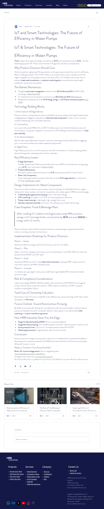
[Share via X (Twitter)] (20, 366)
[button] (97, 12)
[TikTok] (33, 503)
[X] (18, 503)
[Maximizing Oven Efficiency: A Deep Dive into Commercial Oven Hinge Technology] (19, 396)
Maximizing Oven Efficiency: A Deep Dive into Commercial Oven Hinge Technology (18, 409)
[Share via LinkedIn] (25, 366)
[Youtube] (23, 503)
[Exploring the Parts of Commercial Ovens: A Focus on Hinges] (85, 396)
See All (98, 384)
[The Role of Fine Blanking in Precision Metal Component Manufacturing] (52, 396)
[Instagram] (28, 503)
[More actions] (88, 26)
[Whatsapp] (8, 503)
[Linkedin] (13, 503)
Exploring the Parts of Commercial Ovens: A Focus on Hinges (84, 409)
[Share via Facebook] (15, 366)
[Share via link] (30, 366)
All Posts (6, 12)
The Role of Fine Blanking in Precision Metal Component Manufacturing (50, 409)
